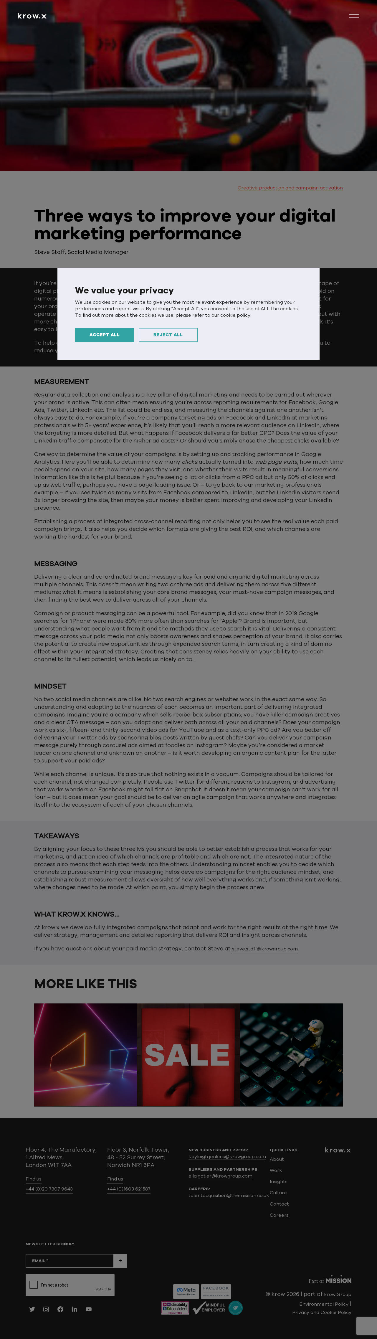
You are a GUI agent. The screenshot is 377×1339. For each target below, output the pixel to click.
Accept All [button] (105, 335)
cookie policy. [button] (235, 315)
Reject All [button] (168, 335)
